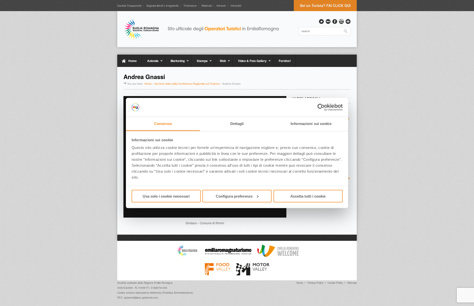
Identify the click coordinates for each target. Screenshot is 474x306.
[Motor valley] (253, 274)
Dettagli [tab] (237, 124)
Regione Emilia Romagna (158, 283)
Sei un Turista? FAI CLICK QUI (325, 5)
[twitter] (321, 21)
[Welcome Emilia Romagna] (278, 256)
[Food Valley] (217, 274)
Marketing (175, 63)
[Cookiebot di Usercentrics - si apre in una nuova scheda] (321, 107)
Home (132, 61)
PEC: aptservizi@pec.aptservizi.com (137, 297)
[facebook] (334, 21)
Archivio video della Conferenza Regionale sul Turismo (187, 83)
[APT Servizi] (204, 29)
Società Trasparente (129, 5)
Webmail (206, 5)
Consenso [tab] (163, 124)
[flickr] (328, 21)
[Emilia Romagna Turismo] (228, 256)
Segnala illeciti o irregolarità (162, 5)
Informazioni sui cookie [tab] (311, 124)
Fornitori (285, 61)
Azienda (150, 63)
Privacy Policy (315, 283)
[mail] (348, 21)
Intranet (221, 5)
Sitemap (352, 283)
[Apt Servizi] (187, 256)
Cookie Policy (335, 283)
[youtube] (341, 21)
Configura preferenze (234, 196)
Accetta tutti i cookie (308, 196)
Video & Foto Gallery (250, 63)
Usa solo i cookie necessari (166, 196)
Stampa (200, 63)
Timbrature (190, 5)
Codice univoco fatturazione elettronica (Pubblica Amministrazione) (155, 292)
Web (220, 63)
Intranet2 (236, 5)
